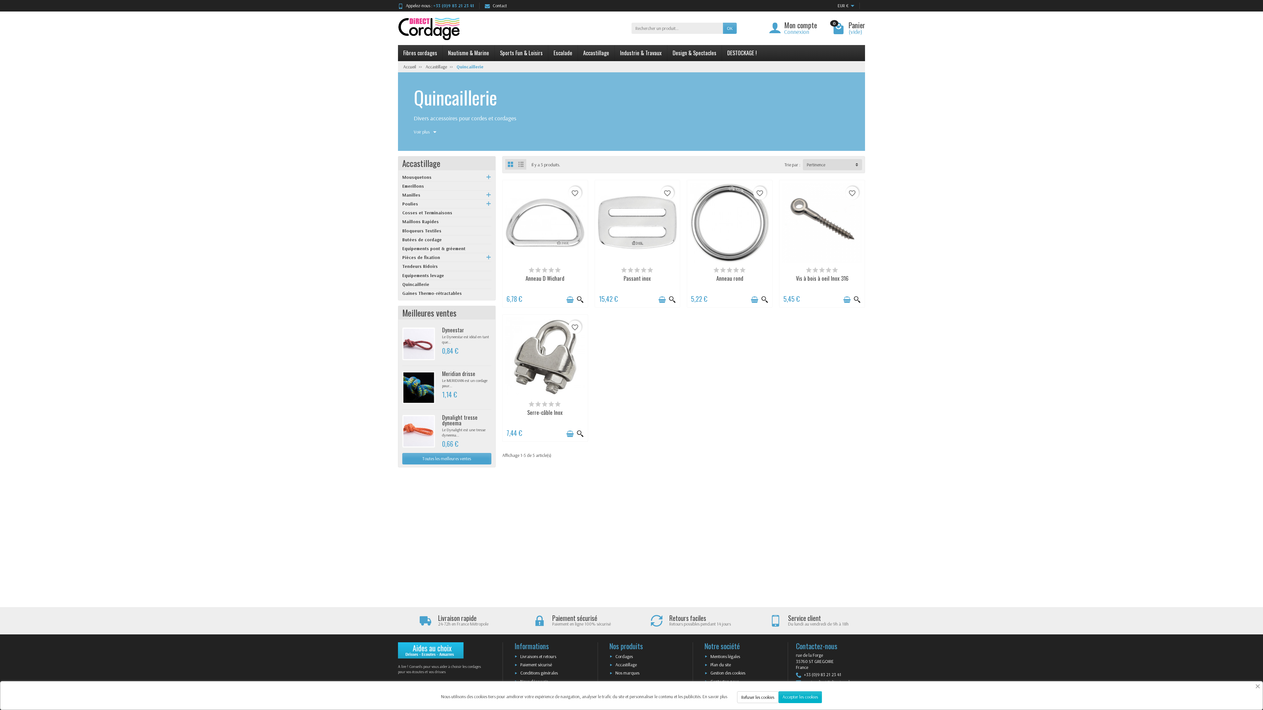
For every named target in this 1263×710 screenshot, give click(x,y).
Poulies (410, 204)
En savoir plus (715, 696)
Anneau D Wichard (545, 278)
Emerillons (413, 186)
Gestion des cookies (727, 673)
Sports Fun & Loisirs (521, 53)
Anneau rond (729, 278)
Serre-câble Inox (545, 412)
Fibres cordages (420, 53)
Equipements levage (423, 275)
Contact (500, 6)
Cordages (624, 656)
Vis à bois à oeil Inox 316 (822, 278)
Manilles (411, 195)
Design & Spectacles (694, 53)
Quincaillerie (415, 284)
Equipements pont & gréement (433, 248)
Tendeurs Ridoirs (420, 266)
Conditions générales (539, 673)
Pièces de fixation (421, 257)
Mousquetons (417, 177)
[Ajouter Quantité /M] (570, 299)
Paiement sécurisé (536, 665)
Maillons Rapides (420, 222)
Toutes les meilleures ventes (446, 459)
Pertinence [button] (816, 165)
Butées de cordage (422, 240)
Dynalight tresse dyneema (460, 420)
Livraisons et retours (538, 656)
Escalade (563, 53)
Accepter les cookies (800, 697)
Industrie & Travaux (641, 53)
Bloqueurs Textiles (421, 231)
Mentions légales (725, 656)
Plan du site (720, 665)
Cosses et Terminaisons (427, 213)
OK (730, 28)
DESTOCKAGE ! (742, 53)
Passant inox (637, 278)
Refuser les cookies (757, 697)
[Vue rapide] (580, 299)
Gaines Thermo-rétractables (432, 293)
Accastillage (596, 53)
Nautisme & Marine (468, 53)
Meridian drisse (458, 373)
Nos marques (627, 673)
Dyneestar (453, 330)
